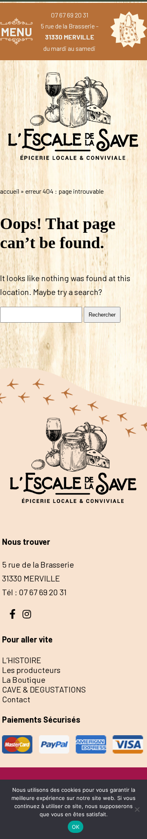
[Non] (137, 809)
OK (76, 827)
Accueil (9, 191)
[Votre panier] (126, 31)
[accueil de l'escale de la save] (73, 174)
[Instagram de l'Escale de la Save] (26, 613)
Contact (16, 699)
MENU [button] (16, 31)
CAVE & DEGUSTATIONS (44, 689)
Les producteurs (31, 670)
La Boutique (23, 679)
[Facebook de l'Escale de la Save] (12, 613)
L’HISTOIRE (21, 660)
